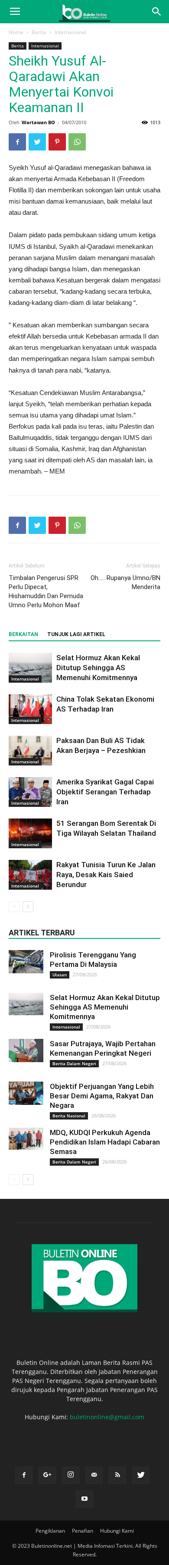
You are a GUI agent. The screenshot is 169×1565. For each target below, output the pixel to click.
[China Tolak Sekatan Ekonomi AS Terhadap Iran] (30, 709)
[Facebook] (23, 1475)
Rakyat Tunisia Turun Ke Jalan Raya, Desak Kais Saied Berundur (106, 874)
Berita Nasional (68, 1116)
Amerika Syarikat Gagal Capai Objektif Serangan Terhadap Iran (105, 792)
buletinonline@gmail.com (107, 1417)
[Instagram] (70, 1475)
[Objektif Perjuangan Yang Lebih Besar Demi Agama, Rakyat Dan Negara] (26, 1093)
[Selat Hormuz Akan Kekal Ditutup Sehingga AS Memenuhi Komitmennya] (30, 668)
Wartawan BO (38, 122)
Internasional (70, 32)
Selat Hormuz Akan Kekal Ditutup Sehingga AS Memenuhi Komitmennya (98, 667)
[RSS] (117, 1475)
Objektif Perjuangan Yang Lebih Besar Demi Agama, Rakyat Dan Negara (102, 1096)
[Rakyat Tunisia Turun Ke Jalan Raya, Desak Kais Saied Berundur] (30, 875)
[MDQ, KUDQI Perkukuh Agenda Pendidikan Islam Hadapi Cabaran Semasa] (26, 1139)
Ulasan (59, 975)
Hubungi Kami (117, 1530)
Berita (39, 32)
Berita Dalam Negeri (74, 1063)
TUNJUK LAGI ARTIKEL (76, 634)
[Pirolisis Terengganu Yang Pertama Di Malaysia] (26, 961)
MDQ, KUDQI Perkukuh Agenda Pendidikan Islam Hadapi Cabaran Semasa (105, 1142)
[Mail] (94, 1475)
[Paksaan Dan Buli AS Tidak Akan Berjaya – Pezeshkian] (30, 750)
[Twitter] (141, 1475)
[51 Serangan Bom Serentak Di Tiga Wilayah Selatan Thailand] (30, 833)
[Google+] (47, 1475)
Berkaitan (23, 634)
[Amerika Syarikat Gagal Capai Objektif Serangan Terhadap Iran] (30, 792)
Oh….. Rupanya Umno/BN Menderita (125, 582)
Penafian (82, 1530)
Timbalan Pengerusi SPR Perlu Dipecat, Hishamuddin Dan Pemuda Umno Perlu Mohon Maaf (46, 591)
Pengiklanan (50, 1530)
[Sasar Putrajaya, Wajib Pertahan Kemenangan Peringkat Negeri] (26, 1050)
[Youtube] (84, 1499)
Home (16, 32)
